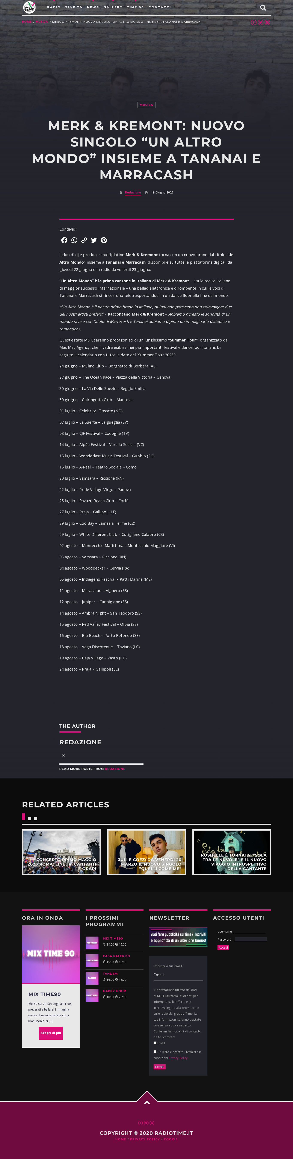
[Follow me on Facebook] (63, 756)
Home (27, 22)
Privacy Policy (178, 1058)
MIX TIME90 (113, 938)
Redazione (133, 192)
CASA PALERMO (116, 956)
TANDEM (110, 974)
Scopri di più (61, 852)
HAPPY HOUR (114, 991)
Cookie (171, 1139)
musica (42, 22)
